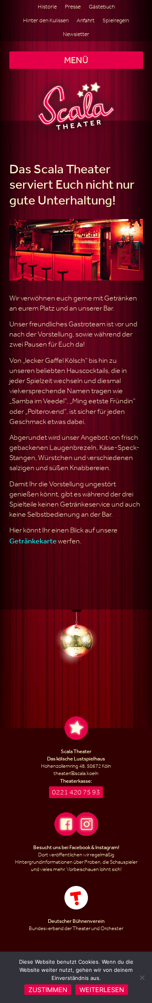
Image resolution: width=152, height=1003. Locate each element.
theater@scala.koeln (76, 773)
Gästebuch (102, 6)
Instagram (106, 847)
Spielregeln (116, 20)
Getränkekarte (33, 540)
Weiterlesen (101, 990)
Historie (47, 6)
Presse (73, 6)
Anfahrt (85, 20)
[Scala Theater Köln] (76, 106)
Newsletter (76, 34)
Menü (76, 60)
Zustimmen (47, 990)
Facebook (79, 847)
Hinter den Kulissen (46, 20)
